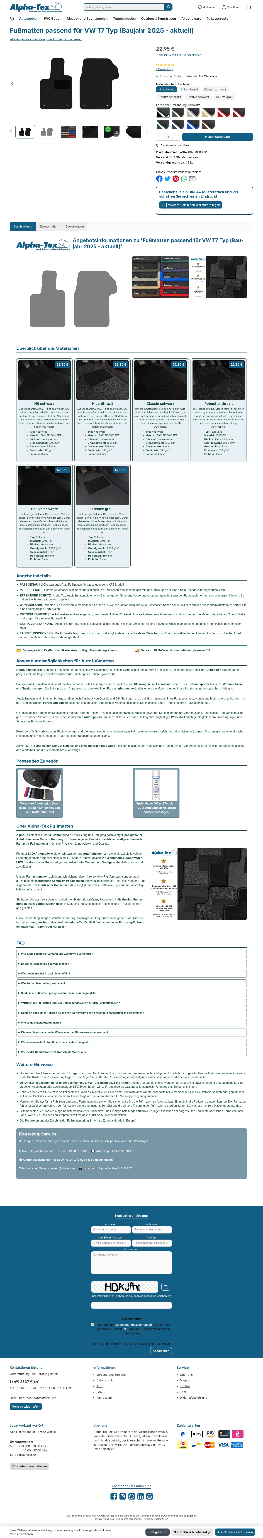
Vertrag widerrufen (26, 1406)
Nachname (152, 1224)
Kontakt (185, 1386)
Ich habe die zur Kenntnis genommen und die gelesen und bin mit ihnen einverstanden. (133, 1329)
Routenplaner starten (31, 1466)
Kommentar (131, 1249)
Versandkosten (123, 1515)
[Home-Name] (13, 18)
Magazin (185, 1380)
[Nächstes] (146, 83)
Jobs (183, 1392)
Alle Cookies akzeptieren (235, 1532)
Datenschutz (105, 1380)
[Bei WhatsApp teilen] (184, 178)
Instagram (89, 1168)
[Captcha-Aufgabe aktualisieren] (165, 1287)
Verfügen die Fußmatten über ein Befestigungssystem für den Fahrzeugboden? (70, 1002)
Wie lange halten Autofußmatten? (42, 1022)
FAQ (99, 1392)
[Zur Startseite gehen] (36, 7)
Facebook (68, 1168)
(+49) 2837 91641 (24, 1381)
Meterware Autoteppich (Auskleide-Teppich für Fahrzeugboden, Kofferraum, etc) (39, 808)
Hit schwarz (167, 89)
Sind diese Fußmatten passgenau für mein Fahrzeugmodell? (58, 993)
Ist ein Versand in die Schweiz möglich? (46, 963)
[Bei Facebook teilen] (159, 178)
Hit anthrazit (189, 89)
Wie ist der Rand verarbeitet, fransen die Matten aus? (54, 1051)
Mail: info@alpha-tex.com (38, 1151)
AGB (126, 1329)
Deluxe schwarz (198, 97)
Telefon (152, 1237)
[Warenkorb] (248, 7)
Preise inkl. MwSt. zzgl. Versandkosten (178, 54)
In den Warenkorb (217, 137)
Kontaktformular (44, 1398)
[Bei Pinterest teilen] (176, 178)
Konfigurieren (157, 1532)
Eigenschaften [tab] (48, 226)
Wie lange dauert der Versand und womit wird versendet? (57, 953)
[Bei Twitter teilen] (168, 178)
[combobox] (123, 7)
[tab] (23, 226)
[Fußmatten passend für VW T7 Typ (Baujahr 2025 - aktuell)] (79, 83)
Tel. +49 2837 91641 (75, 1151)
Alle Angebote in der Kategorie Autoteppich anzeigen (46, 39)
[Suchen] (168, 7)
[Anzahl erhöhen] (177, 137)
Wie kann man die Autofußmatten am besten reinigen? (55, 1042)
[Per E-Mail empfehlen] (192, 178)
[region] (79, 91)
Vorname (111, 1224)
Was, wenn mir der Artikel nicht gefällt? (45, 973)
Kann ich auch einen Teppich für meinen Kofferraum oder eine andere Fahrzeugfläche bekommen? (82, 1012)
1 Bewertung (164, 69)
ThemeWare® (161, 1519)
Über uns (186, 1374)
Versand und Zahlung (111, 1374)
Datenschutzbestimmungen (133, 1324)
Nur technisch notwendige (192, 1532)
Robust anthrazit (170, 97)
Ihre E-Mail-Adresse (111, 1237)
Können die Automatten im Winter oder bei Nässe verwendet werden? (64, 1032)
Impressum (104, 1397)
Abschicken (161, 1351)
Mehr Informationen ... (22, 1533)
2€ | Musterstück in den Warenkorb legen (191, 205)
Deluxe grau (224, 97)
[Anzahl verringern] (159, 137)
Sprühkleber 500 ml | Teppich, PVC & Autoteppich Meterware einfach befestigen (156, 808)
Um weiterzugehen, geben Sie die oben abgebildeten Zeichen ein (131, 1297)
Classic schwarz (215, 89)
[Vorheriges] (12, 83)
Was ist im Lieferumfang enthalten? (43, 983)
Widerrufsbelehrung (193, 1397)
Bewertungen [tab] (74, 226)
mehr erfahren (104, 1449)
